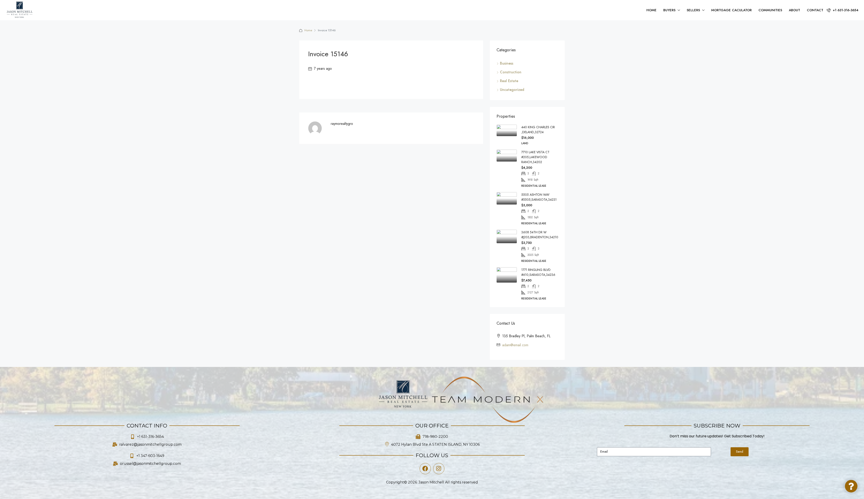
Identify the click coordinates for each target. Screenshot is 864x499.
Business (506, 63)
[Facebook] (425, 468)
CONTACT (815, 10)
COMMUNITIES (770, 10)
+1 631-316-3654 (845, 10)
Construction (510, 72)
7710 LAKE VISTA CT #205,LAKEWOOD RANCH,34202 (535, 157)
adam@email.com (515, 345)
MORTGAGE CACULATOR (731, 10)
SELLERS (693, 10)
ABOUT (794, 10)
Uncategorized (512, 89)
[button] (851, 486)
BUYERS (669, 10)
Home (308, 30)
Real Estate (509, 80)
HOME (651, 10)
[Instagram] (438, 468)
